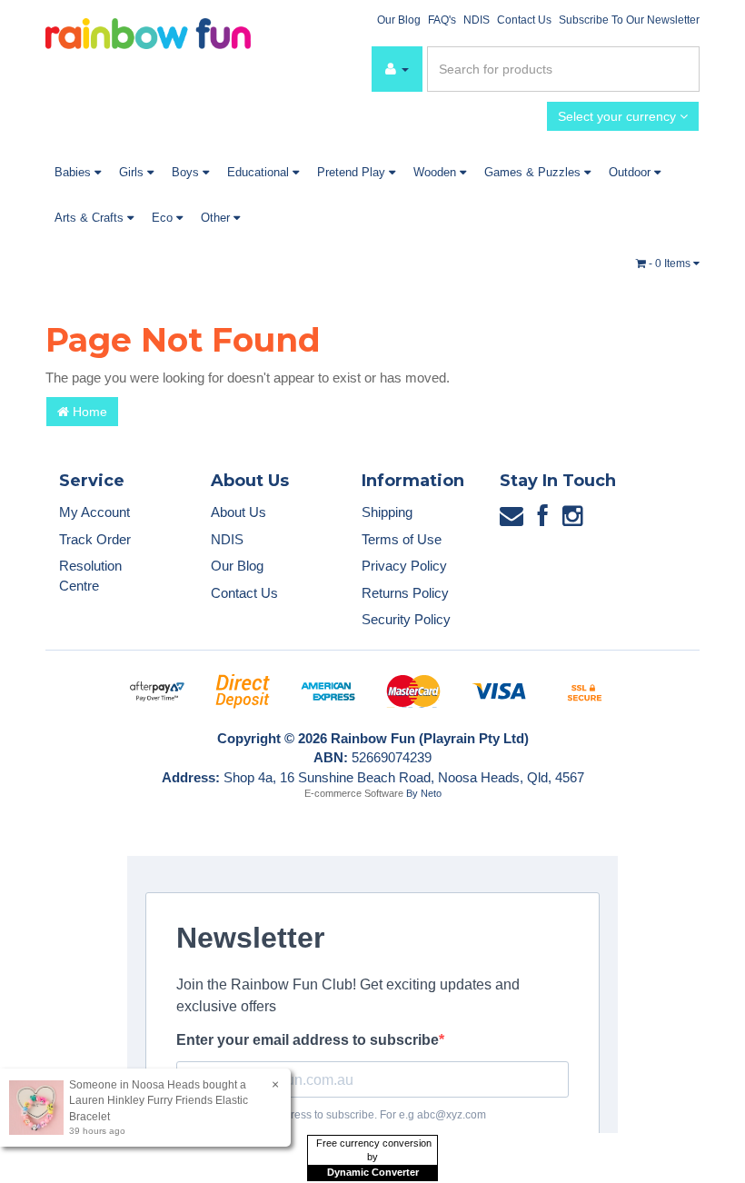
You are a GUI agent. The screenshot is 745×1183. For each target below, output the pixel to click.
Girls (133, 172)
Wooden (436, 172)
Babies (74, 172)
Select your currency (619, 116)
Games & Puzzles (534, 172)
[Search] (682, 69)
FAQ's (442, 20)
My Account (94, 512)
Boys (187, 172)
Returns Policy (405, 593)
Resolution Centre (90, 575)
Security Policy (406, 619)
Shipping (387, 512)
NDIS (476, 20)
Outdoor (631, 172)
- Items (671, 263)
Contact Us (524, 20)
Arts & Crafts (91, 217)
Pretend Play (353, 172)
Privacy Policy (404, 565)
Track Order (95, 539)
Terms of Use (402, 539)
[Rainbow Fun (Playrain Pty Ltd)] (148, 32)
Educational (260, 172)
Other (217, 217)
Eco (164, 217)
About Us (238, 512)
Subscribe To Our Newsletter (629, 20)
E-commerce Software (353, 793)
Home (88, 411)
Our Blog (399, 20)
